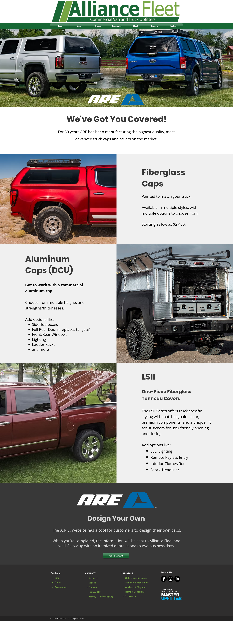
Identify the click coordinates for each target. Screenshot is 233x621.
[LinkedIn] (177, 579)
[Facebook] (164, 579)
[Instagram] (170, 579)
